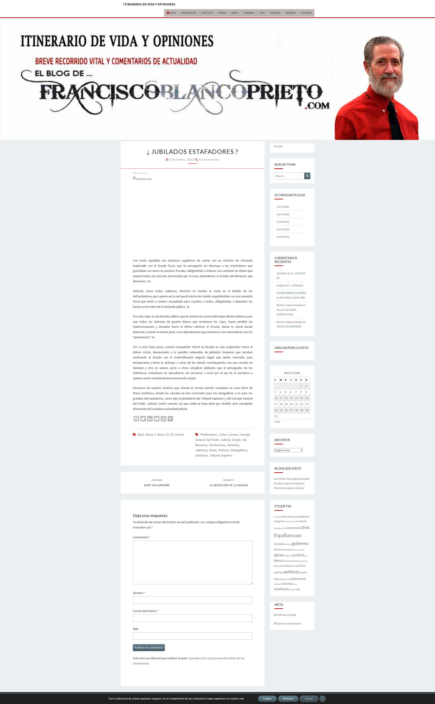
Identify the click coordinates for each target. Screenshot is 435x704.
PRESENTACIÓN (188, 12)
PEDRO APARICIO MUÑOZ (292, 293)
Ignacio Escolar (295, 488)
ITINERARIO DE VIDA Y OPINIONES (149, 4)
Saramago (292, 478)
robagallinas (239, 450)
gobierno (300, 543)
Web (135, 629)
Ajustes (309, 698)
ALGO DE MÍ (207, 12)
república (283, 579)
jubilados (201, 450)
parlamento (303, 561)
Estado (295, 535)
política (301, 565)
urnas (292, 589)
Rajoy (276, 579)
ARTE (262, 12)
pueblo (303, 572)
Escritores (280, 478)
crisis (284, 528)
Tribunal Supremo (221, 455)
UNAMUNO (290, 12)
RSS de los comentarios (287, 623)
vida (297, 589)
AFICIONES (275, 12)
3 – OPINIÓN (296, 285)
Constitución (290, 521)
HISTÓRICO (306, 12)
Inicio (172, 12)
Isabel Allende (291, 483)
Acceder (278, 146)
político (278, 572)
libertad (279, 561)
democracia (294, 528)
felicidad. (279, 544)
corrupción (301, 521)
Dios (306, 527)
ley (306, 556)
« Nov (277, 421)
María (212, 450)
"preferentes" (208, 434)
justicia (298, 555)
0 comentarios (209, 159)
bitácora (292, 516)
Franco (288, 544)
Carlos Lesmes (228, 434)
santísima (201, 455)
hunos (301, 550)
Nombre (139, 593)
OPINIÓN (222, 12)
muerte (295, 560)
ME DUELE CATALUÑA (292, 297)
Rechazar (288, 698)
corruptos (278, 528)
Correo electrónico (146, 611)
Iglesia (279, 555)
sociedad (277, 584)
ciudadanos (303, 516)
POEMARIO (249, 12)
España (281, 535)
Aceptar (267, 698)
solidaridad (286, 583)
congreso (279, 521)
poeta (280, 566)
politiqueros (289, 565)
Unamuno (281, 589)
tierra (295, 584)
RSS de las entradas (285, 614)
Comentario (141, 537)
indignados (288, 556)
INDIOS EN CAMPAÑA (289, 326)
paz (276, 565)
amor (284, 516)
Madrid (287, 560)
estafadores (217, 445)
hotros (295, 550)
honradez (288, 549)
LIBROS (235, 12)
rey (289, 579)
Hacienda (233, 445)
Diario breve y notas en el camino (160, 434)
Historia (278, 549)
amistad (277, 517)
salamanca (298, 578)
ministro (223, 450)
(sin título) (283, 206)
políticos (291, 571)
